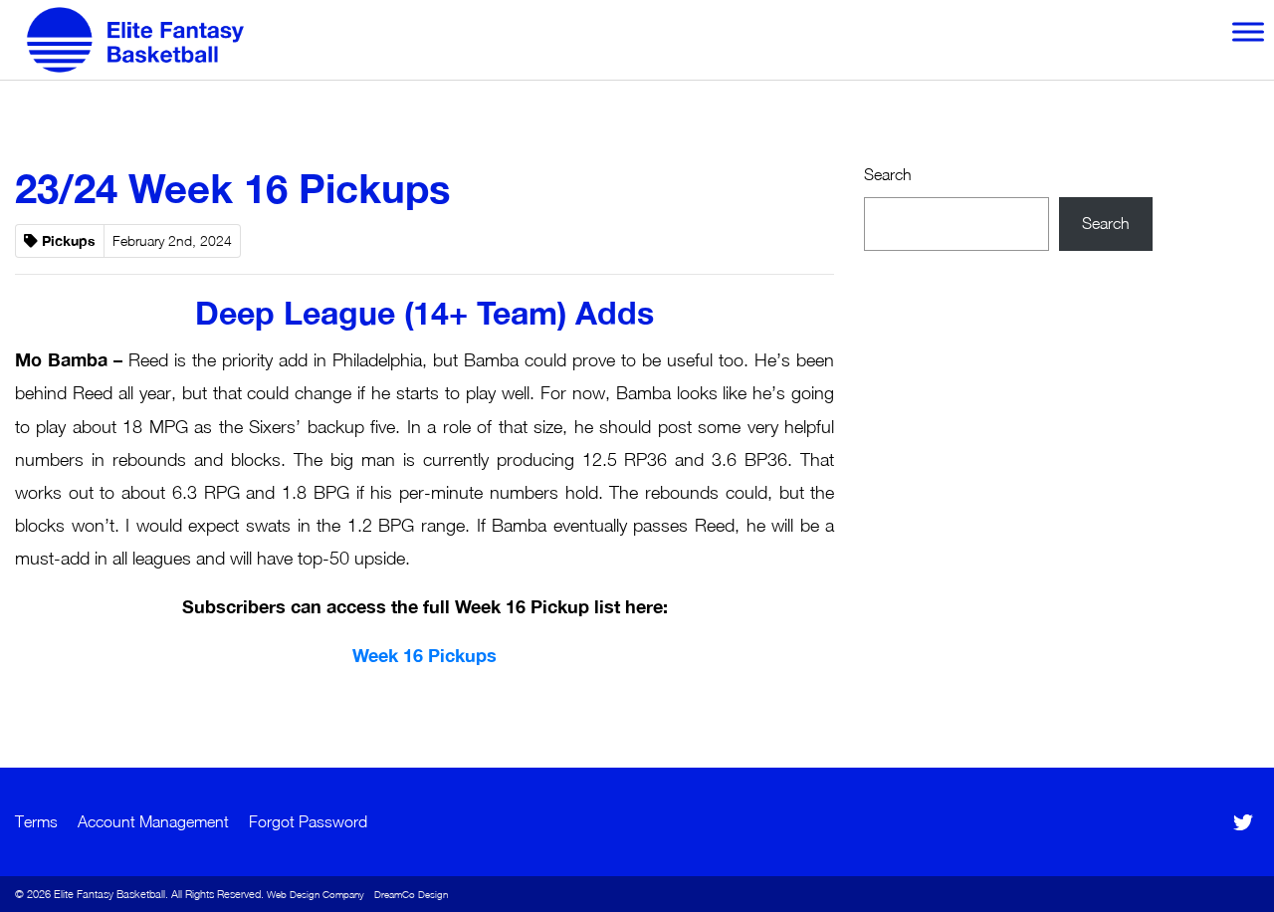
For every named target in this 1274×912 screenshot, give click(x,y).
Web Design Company (315, 894)
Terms (36, 821)
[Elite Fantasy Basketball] (135, 40)
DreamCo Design (411, 894)
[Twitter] (1243, 822)
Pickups (69, 241)
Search (888, 174)
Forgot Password (308, 821)
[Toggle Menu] (1248, 31)
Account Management (153, 821)
